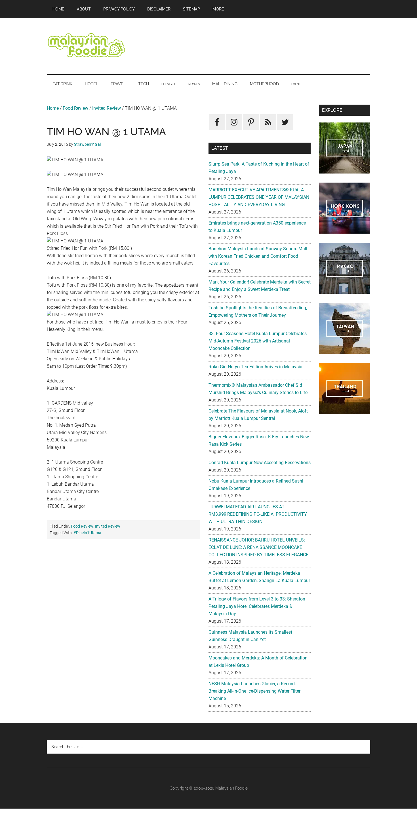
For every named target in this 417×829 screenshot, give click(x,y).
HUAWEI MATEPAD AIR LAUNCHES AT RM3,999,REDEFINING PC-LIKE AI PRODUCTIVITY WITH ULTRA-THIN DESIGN (257, 514)
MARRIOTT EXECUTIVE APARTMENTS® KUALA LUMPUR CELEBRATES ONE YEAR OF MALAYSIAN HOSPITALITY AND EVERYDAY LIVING (258, 197)
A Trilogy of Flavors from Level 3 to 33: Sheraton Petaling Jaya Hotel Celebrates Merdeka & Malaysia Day (256, 606)
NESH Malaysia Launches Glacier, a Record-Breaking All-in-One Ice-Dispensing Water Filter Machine (254, 691)
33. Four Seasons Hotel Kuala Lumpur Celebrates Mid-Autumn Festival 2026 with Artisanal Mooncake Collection (257, 341)
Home (53, 108)
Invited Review (106, 108)
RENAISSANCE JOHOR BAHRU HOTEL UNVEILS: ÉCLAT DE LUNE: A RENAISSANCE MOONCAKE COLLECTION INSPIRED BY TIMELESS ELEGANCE (258, 547)
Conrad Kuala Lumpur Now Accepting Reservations (259, 462)
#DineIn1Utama (87, 532)
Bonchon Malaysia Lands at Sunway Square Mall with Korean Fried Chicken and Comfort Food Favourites (257, 256)
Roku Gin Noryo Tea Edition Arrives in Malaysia (255, 366)
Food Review (75, 108)
